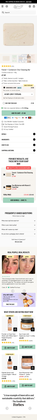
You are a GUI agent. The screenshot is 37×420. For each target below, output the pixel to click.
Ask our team (18, 241)
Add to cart (11, 348)
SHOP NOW (28, 2)
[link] (8, 66)
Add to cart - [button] (19, 113)
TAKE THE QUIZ (10, 304)
